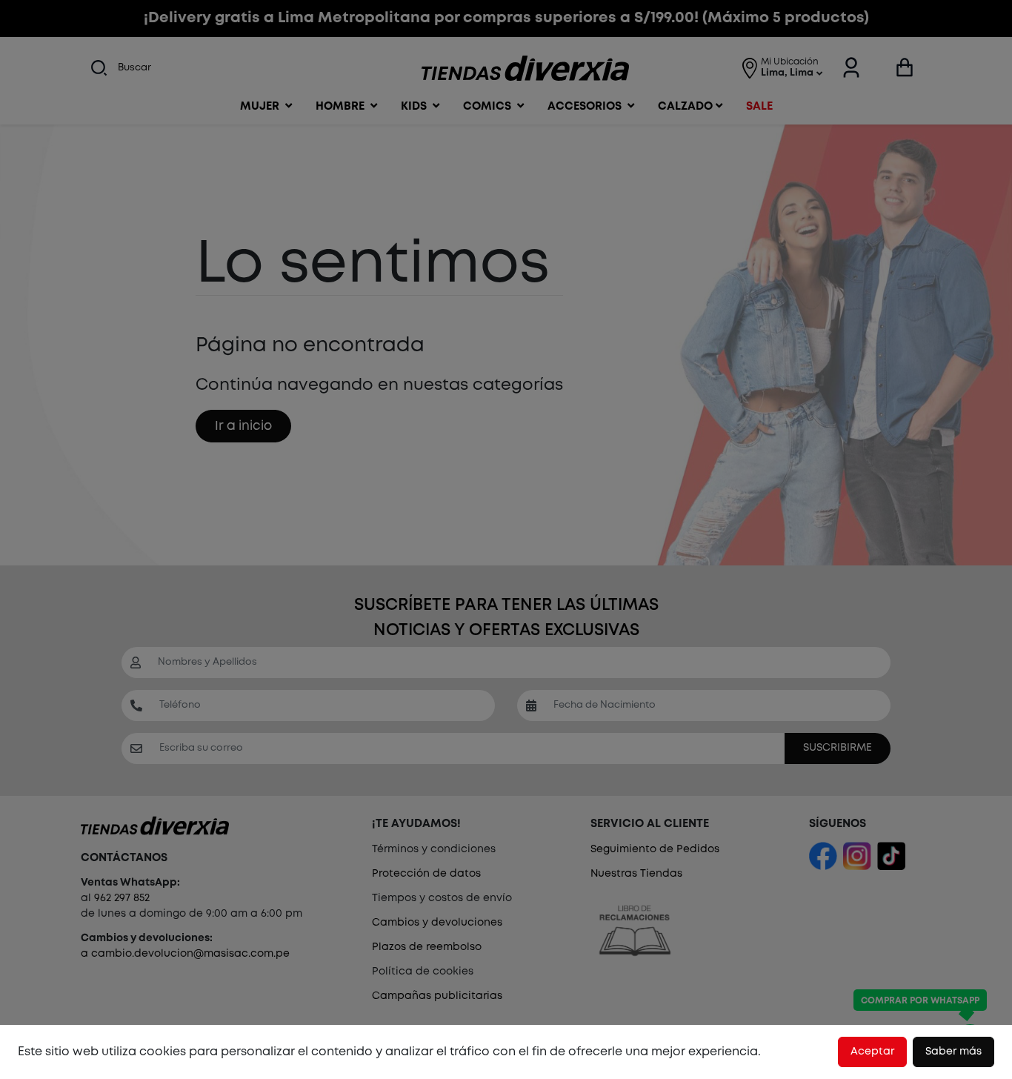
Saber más (953, 1051)
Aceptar (872, 1051)
